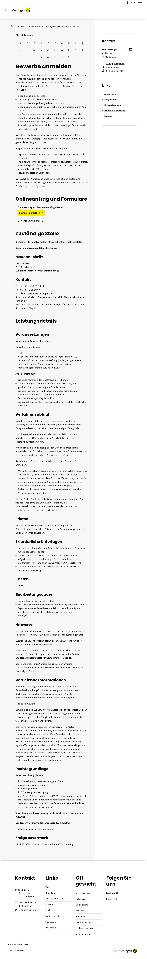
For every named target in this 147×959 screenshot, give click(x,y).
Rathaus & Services (35, 26)
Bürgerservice (54, 26)
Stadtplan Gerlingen (84, 928)
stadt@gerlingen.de (115, 63)
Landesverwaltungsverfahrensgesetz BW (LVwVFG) (43, 822)
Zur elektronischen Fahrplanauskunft (36, 270)
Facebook (110, 893)
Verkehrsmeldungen (85, 934)
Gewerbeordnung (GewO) (29, 775)
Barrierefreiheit (52, 916)
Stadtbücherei (82, 904)
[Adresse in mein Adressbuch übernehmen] (130, 49)
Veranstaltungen (83, 893)
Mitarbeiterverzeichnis (115, 110)
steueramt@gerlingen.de (39, 293)
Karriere (49, 904)
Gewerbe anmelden (29, 212)
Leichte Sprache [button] (136, 3)
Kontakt (48, 887)
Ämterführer (110, 94)
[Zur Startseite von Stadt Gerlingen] (17, 12)
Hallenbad (80, 899)
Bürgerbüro (81, 916)
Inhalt (47, 910)
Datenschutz (51, 927)
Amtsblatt (80, 910)
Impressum (50, 922)
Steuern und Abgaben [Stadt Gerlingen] (36, 247)
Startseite (20, 26)
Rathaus (108, 116)
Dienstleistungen (112, 105)
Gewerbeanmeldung (29, 220)
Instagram (110, 899)
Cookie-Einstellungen (19, 944)
